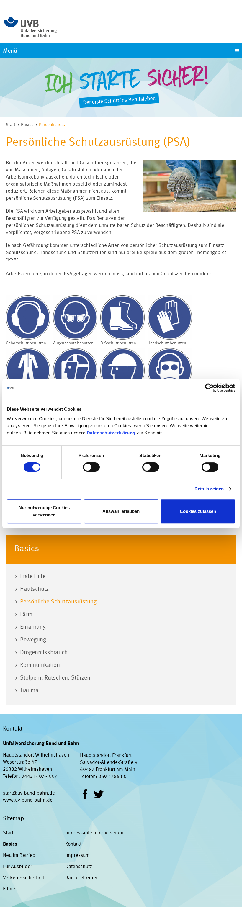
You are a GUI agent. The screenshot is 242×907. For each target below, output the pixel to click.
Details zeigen (209, 488)
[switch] (91, 467)
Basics (27, 125)
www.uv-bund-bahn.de (28, 800)
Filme (9, 889)
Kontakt (73, 844)
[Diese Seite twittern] (99, 794)
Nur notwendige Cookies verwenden (44, 511)
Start (10, 125)
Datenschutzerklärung (111, 432)
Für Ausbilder (17, 866)
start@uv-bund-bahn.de (29, 793)
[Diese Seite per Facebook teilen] (85, 794)
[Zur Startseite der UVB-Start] (30, 24)
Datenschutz (78, 866)
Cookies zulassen (198, 511)
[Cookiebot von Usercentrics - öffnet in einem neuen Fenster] (209, 387)
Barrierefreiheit (82, 877)
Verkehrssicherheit (24, 877)
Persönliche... (52, 125)
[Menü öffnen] (121, 50)
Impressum (77, 855)
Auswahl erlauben (121, 511)
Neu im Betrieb (19, 855)
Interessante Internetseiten (94, 833)
